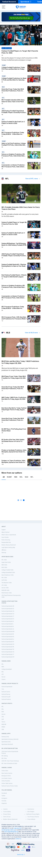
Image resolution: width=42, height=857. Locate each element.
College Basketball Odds (8, 572)
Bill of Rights (30, 811)
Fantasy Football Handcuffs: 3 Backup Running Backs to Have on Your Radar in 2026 (14, 266)
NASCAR (4, 724)
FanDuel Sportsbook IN (8, 626)
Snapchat (4, 803)
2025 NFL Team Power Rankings (10, 761)
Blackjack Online (6, 775)
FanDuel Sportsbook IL (7, 624)
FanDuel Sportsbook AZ (8, 608)
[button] (21, 18)
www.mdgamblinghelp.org (11, 831)
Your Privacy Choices (33, 816)
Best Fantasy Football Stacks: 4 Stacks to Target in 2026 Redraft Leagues (14, 276)
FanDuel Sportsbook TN (8, 649)
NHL (21, 477)
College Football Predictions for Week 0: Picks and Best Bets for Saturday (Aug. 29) (14, 80)
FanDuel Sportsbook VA (8, 652)
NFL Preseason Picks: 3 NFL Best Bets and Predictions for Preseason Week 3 (14, 318)
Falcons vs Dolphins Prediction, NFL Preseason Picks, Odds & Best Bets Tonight (13, 155)
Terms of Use (6, 816)
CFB (3, 716)
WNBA (3, 727)
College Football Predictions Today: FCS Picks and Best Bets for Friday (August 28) (13, 69)
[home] (21, 7)
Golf (3, 719)
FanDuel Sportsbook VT (8, 654)
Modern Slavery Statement (9, 545)
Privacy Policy (7, 814)
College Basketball (7, 669)
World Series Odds (7, 593)
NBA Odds (4, 565)
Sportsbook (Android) (7, 744)
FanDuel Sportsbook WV (8, 657)
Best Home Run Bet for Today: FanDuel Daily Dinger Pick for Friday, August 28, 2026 (14, 409)
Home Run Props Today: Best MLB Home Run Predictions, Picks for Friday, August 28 (13, 420)
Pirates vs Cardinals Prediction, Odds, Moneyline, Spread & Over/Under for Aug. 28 (14, 451)
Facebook (4, 793)
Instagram (4, 798)
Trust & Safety (7, 811)
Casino (3, 679)
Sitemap (4, 552)
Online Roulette (6, 781)
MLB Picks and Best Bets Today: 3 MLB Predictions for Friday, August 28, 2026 (20, 362)
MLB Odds (4, 567)
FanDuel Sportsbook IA (8, 621)
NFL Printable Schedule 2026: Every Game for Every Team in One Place (13, 100)
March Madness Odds (8, 575)
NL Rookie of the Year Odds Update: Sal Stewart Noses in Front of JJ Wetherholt (13, 441)
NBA (15, 477)
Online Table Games (7, 783)
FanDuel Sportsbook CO (8, 613)
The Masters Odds (7, 582)
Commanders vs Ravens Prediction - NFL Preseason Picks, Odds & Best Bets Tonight (13, 166)
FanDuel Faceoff (6, 697)
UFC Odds (4, 585)
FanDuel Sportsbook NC (8, 636)
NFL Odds (4, 559)
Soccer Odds (5, 587)
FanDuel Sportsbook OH (8, 644)
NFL (31, 477)
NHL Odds (4, 577)
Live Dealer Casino (7, 778)
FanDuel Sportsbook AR (8, 606)
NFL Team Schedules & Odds (9, 763)
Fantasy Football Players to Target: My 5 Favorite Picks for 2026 (14, 223)
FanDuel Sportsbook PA (8, 646)
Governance (30, 809)
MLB (26, 477)
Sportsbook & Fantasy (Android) (10, 739)
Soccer (3, 677)
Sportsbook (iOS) (6, 741)
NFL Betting (5, 756)
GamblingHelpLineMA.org (8, 830)
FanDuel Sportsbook (7, 686)
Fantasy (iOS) (5, 736)
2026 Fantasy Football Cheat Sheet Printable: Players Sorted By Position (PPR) (14, 112)
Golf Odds (4, 580)
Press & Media (31, 819)
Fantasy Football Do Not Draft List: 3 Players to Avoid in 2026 (13, 122)
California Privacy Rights (32, 814)
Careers (5, 809)
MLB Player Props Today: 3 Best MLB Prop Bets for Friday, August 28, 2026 (14, 377)
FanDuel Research (9, 2)
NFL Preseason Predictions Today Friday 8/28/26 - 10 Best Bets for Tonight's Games (13, 134)
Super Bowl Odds (6, 562)
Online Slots (5, 770)
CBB (3, 729)
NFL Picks (4, 758)
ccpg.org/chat (17, 828)
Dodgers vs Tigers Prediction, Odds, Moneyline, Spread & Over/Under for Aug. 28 (14, 462)
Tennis (3, 722)
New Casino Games (7, 773)
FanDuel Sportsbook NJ (8, 639)
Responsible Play (6, 542)
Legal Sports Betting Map (8, 547)
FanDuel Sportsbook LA (8, 629)
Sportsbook (25, 2)
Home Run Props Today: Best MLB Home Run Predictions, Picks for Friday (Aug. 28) (13, 90)
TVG (3, 689)
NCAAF (9, 477)
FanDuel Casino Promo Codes (10, 786)
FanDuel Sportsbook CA (8, 611)
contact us (18, 838)
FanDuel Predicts (6, 699)
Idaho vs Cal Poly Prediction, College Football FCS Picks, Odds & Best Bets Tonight (14, 145)
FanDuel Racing (6, 694)
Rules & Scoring (6, 540)
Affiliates (4, 550)
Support (4, 529)
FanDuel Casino (6, 691)
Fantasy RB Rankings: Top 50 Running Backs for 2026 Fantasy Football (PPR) (14, 244)
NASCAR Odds (5, 590)
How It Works (5, 537)
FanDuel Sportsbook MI (8, 634)
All (4, 477)
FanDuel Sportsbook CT (8, 616)
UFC (3, 674)
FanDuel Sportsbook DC (8, 619)
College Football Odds (7, 570)
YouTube (4, 800)
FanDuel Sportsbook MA (8, 631)
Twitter (3, 795)
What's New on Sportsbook (9, 534)
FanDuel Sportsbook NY (8, 641)
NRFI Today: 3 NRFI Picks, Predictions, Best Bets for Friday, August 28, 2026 (14, 398)
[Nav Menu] (3, 7)
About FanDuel (5, 532)
